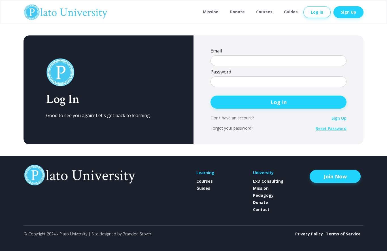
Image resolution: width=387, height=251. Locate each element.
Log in (317, 12)
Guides (291, 11)
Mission (210, 11)
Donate (237, 11)
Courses (264, 11)
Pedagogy (263, 195)
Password (220, 72)
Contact (261, 209)
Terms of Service (343, 234)
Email (216, 51)
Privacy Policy (309, 234)
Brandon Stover (137, 234)
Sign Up (348, 12)
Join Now (335, 176)
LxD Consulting (268, 181)
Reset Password (331, 128)
